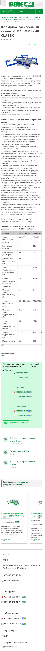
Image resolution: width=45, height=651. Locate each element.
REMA (3, 355)
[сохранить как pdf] (40, 44)
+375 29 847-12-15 (21, 415)
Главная (4, 17)
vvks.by (5, 636)
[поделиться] (30, 44)
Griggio (22, 524)
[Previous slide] (4, 517)
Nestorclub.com (11, 646)
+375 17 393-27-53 (21, 373)
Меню (20, 11)
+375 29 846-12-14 (21, 396)
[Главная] (21, 6)
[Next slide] (38, 517)
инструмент (21, 387)
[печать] (35, 44)
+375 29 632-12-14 (21, 392)
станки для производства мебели (20, 17)
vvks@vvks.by (8, 630)
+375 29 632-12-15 (21, 411)
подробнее (10, 540)
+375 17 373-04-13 (21, 377)
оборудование (22, 406)
